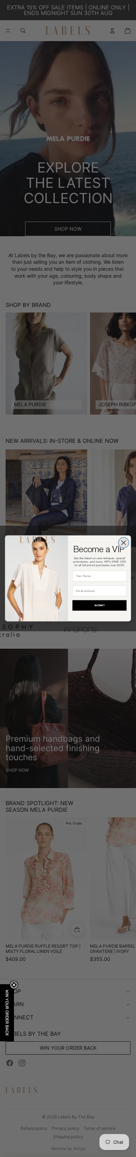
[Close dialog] (123, 543)
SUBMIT (99, 605)
